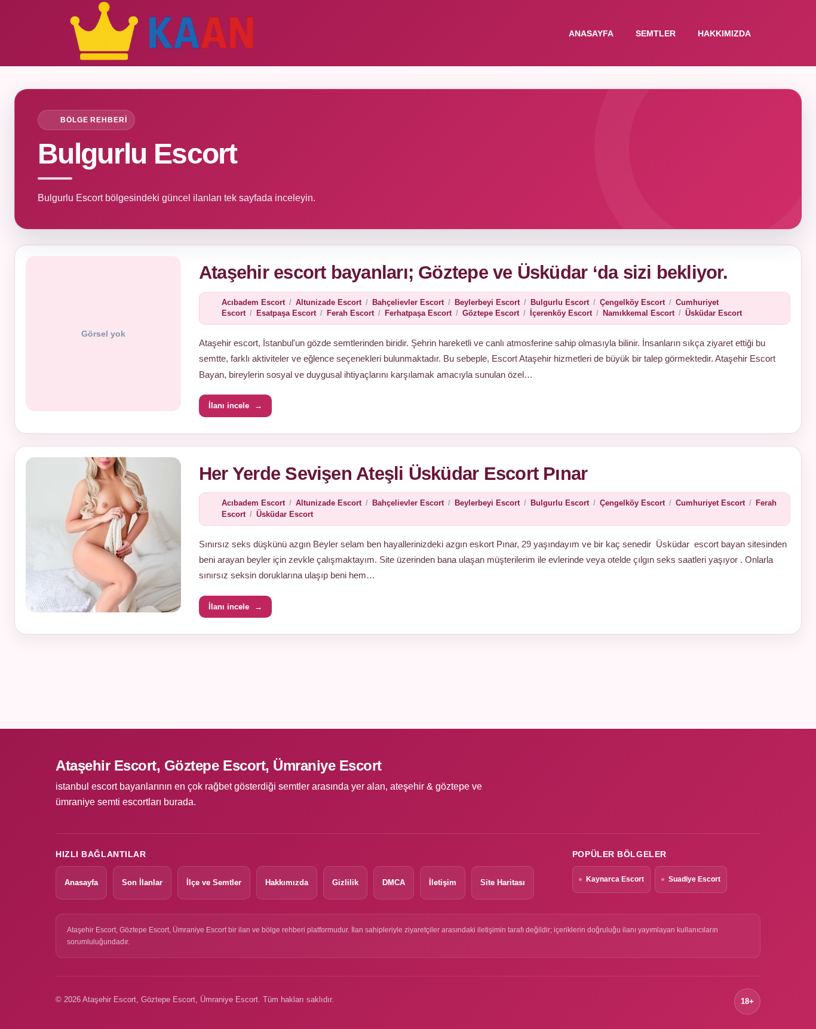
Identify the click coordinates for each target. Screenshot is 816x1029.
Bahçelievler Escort (408, 302)
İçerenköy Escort (561, 313)
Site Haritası (502, 882)
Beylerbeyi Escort (487, 302)
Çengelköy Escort (632, 302)
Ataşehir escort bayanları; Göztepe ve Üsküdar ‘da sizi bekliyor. (463, 272)
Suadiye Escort (694, 879)
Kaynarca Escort (615, 879)
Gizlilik (345, 882)
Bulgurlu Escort (559, 302)
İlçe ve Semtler (213, 882)
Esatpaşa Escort (286, 313)
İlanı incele (235, 405)
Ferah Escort (350, 313)
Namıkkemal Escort (638, 313)
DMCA (393, 882)
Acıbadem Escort (253, 302)
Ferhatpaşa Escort (418, 313)
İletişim (442, 882)
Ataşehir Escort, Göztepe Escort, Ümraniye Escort (219, 765)
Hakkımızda (724, 33)
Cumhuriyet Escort (710, 502)
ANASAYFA (591, 33)
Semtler (656, 33)
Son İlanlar (142, 882)
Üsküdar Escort (713, 313)
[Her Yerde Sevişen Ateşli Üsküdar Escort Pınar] (103, 534)
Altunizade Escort (328, 302)
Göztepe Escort (490, 313)
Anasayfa (81, 882)
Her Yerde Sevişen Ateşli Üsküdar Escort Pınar (393, 473)
